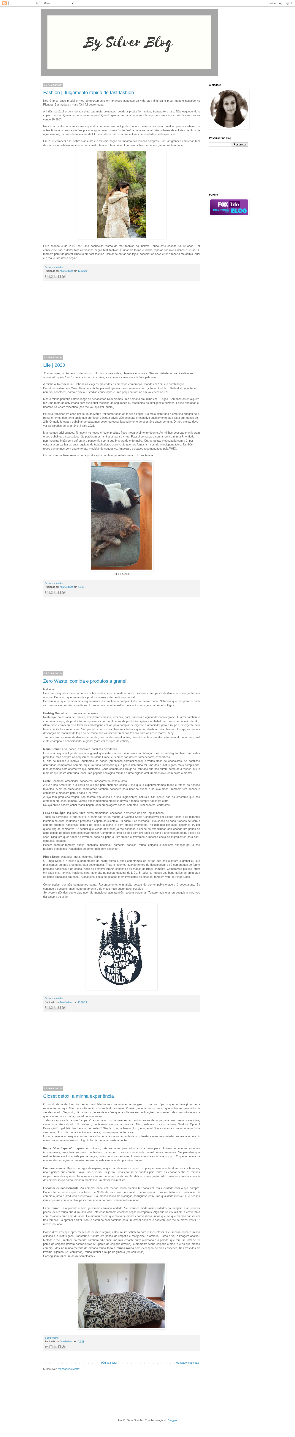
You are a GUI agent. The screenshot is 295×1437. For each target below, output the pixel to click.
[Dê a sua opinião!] (51, 276)
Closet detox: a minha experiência (78, 1096)
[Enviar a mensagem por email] (47, 276)
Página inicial (109, 1362)
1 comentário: (52, 1337)
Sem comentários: (54, 267)
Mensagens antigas (187, 1362)
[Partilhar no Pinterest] (63, 276)
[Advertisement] (121, 321)
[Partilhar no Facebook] (59, 276)
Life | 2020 (54, 365)
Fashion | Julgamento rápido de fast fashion (88, 92)
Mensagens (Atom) (69, 1369)
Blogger (172, 1420)
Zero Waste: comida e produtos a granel (84, 681)
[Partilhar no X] (55, 276)
